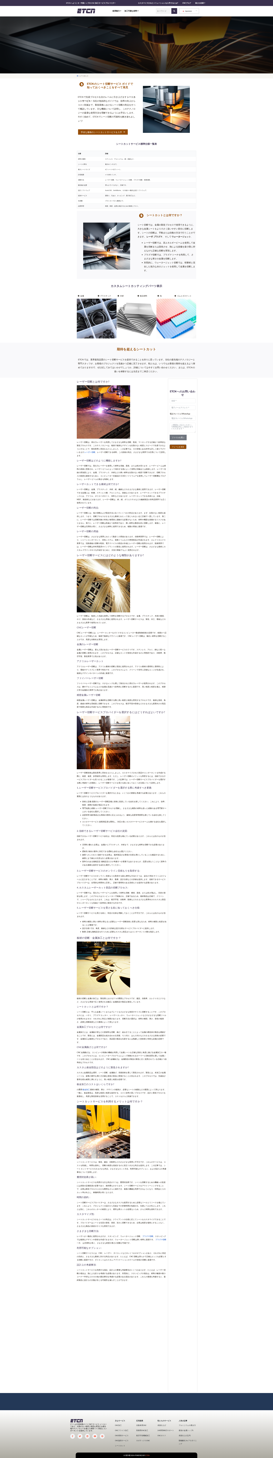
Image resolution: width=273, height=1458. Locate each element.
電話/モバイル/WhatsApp (180, 383)
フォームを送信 (178, 418)
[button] (79, 288)
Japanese (188, 11)
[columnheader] (106, 152)
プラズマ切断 (147, 1206)
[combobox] (172, 388)
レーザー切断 (89, 422)
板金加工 (86, 1059)
